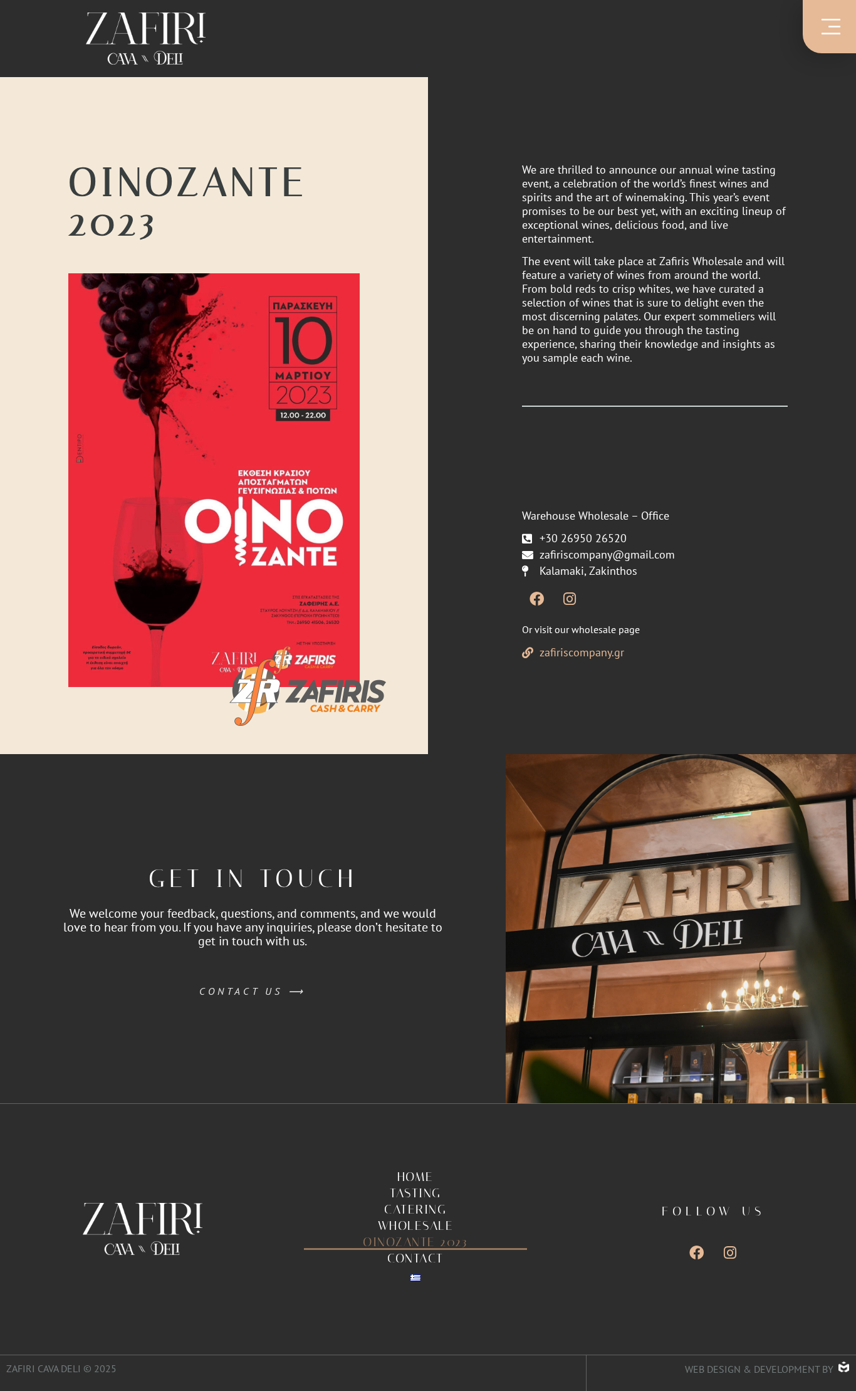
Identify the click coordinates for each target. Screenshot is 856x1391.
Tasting (415, 1192)
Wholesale (416, 1225)
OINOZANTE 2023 (415, 1241)
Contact (415, 1258)
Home (415, 1176)
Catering (415, 1209)
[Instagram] (569, 598)
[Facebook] (536, 598)
